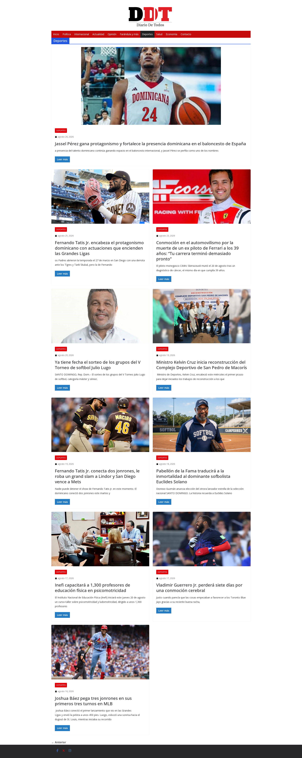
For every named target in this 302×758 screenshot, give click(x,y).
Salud (159, 34)
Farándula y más (129, 34)
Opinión (112, 34)
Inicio (56, 34)
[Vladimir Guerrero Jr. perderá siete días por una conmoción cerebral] (202, 539)
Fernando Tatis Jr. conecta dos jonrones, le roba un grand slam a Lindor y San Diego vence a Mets (97, 476)
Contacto (186, 34)
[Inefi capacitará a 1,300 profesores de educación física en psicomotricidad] (100, 539)
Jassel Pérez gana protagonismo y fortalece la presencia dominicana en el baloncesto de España (150, 143)
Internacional (81, 34)
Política (67, 34)
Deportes (147, 34)
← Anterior (58, 742)
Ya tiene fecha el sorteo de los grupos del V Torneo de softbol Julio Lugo (98, 364)
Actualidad (98, 34)
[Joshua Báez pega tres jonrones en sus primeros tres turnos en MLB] (100, 652)
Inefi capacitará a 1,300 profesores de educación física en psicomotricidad (92, 587)
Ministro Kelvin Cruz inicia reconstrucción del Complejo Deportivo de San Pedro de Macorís (201, 364)
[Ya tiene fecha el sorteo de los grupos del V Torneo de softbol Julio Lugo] (100, 316)
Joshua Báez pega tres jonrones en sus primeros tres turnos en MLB (93, 700)
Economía (171, 34)
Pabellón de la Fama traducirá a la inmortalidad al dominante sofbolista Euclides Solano (193, 476)
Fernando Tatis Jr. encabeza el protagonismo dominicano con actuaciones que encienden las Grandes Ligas (99, 248)
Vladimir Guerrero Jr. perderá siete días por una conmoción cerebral (199, 587)
